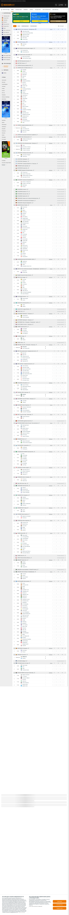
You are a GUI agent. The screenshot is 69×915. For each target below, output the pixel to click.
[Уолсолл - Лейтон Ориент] (39, 105)
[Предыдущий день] (56, 26)
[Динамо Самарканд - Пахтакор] (39, 504)
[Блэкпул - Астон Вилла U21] (39, 127)
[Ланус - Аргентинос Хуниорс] (39, 146)
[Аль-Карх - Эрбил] (39, 280)
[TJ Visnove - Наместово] (39, 479)
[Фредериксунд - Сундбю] (39, 223)
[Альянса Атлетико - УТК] (39, 417)
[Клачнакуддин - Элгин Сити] (39, 609)
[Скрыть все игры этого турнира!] (65, 29)
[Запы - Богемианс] (39, 542)
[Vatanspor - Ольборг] (39, 236)
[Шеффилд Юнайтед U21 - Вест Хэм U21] (39, 139)
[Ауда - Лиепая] (39, 338)
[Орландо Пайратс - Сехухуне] (39, 678)
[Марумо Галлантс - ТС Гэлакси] (39, 675)
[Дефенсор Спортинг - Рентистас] (39, 517)
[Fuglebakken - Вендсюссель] (39, 249)
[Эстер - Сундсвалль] (39, 566)
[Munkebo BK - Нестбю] (39, 230)
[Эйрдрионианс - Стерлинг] (39, 644)
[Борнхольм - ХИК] (39, 207)
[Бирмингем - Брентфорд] (39, 118)
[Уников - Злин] (39, 548)
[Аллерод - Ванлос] (39, 214)
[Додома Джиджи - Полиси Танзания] (39, 491)
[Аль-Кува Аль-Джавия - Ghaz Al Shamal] (39, 292)
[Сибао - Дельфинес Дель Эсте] (39, 265)
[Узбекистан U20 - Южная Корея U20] (39, 357)
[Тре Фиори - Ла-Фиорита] (39, 448)
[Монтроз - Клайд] (39, 619)
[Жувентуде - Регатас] (39, 185)
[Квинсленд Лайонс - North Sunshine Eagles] (39, 57)
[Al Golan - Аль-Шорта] (39, 283)
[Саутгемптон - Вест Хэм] (39, 96)
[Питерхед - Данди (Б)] (39, 622)
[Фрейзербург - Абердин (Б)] (39, 641)
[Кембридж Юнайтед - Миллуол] (39, 89)
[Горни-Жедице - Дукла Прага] (39, 539)
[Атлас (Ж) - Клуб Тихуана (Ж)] (39, 347)
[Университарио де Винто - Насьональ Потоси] (39, 176)
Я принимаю (59, 901)
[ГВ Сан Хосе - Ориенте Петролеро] (39, 173)
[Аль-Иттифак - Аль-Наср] (39, 460)
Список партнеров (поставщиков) (35, 906)
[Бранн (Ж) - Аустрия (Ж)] (39, 271)
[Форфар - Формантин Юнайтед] (39, 638)
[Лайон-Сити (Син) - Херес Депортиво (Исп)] (39, 372)
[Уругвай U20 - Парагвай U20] (39, 360)
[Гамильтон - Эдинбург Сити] (39, 593)
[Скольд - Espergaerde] (39, 255)
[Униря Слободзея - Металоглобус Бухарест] (39, 441)
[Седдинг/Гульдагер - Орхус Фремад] (39, 220)
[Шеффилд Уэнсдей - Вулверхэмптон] (39, 115)
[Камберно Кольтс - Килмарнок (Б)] (39, 600)
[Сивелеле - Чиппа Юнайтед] (39, 681)
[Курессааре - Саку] (39, 666)
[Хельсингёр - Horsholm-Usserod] (39, 227)
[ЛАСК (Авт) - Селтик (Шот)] (39, 38)
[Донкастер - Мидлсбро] (39, 73)
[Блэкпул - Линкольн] (39, 83)
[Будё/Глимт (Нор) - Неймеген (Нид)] (39, 35)
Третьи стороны (21, 912)
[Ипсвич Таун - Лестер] (39, 86)
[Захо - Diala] (39, 286)
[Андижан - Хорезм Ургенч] (39, 497)
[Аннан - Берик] (39, 587)
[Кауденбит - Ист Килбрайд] (39, 603)
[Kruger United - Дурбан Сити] (39, 685)
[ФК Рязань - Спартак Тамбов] (39, 435)
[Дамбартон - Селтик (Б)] (39, 596)
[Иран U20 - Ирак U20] (39, 353)
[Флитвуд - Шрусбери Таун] (39, 112)
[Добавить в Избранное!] (14, 32)
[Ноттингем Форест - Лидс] (39, 121)
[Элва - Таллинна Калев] (39, 669)
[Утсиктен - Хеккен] (39, 574)
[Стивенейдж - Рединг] (39, 99)
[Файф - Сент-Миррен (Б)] (39, 635)
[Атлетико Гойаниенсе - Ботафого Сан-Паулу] (39, 182)
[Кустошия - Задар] (39, 526)
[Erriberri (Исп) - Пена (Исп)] (39, 376)
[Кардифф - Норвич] (39, 70)
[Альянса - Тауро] (39, 395)
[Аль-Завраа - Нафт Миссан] (39, 289)
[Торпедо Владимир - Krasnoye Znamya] (39, 432)
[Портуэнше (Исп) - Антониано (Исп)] (39, 379)
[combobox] (60, 26)
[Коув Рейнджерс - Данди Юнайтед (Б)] (39, 612)
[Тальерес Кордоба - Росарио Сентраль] (39, 149)
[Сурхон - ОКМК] (39, 501)
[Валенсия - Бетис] (39, 44)
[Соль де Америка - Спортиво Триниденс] (39, 411)
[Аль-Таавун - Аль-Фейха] (39, 457)
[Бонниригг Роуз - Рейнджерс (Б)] (39, 590)
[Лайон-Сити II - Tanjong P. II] (39, 473)
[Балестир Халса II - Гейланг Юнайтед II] (39, 470)
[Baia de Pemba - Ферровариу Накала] (39, 385)
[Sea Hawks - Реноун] (39, 651)
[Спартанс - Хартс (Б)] (39, 628)
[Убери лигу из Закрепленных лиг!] (36, 29)
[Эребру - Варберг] (39, 562)
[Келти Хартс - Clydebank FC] (39, 606)
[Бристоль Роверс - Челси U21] (39, 131)
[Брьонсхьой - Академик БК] (39, 246)
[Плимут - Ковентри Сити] (39, 92)
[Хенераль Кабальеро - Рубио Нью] (39, 407)
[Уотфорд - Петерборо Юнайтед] (39, 108)
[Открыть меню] (65, 5)
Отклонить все (60, 904)
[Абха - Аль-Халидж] (39, 454)
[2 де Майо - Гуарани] (39, 401)
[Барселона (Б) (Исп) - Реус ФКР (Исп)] (39, 369)
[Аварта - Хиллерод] (39, 211)
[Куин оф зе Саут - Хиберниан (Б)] (39, 616)
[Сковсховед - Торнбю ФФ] (39, 239)
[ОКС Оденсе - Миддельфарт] (39, 217)
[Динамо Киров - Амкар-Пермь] (39, 429)
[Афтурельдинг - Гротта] (39, 299)
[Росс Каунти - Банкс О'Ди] (39, 625)
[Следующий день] (65, 26)
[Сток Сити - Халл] (39, 102)
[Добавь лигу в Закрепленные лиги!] (34, 48)
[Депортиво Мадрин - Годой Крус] (39, 155)
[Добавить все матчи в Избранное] (14, 29)
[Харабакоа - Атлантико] (39, 262)
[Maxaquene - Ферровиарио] (39, 388)
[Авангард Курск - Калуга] (39, 425)
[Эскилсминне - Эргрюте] (39, 577)
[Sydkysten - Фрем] (39, 243)
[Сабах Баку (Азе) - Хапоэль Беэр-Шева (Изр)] (39, 32)
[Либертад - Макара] (39, 657)
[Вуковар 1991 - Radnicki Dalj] (39, 523)
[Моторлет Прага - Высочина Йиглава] (39, 545)
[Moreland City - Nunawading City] (39, 51)
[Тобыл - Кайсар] (39, 305)
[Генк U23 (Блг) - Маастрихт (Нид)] (39, 366)
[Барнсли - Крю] (39, 76)
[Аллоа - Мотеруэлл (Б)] (39, 584)
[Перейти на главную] (10, 5)
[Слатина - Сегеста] (39, 529)
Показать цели (60, 908)
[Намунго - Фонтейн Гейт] (39, 488)
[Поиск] (56, 5)
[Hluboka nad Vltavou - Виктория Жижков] (39, 552)
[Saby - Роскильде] (39, 233)
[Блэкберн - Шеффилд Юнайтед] (39, 80)
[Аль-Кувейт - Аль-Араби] (39, 329)
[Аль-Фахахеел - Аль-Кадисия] (39, 332)
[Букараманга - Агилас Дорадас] (39, 316)
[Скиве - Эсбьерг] (39, 252)
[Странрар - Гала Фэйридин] (39, 632)
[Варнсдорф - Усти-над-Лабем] (39, 536)
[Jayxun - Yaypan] (39, 510)
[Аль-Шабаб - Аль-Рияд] (39, 464)
